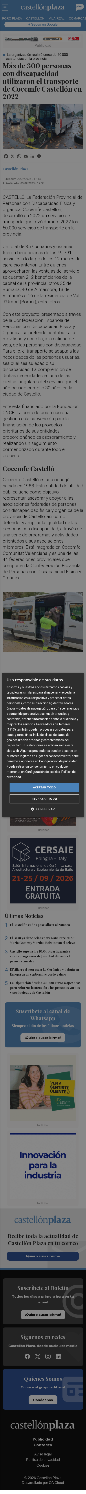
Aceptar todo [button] (44, 787)
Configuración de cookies (42, 772)
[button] (43, 809)
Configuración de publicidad (58, 761)
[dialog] (43, 745)
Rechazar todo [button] (44, 799)
